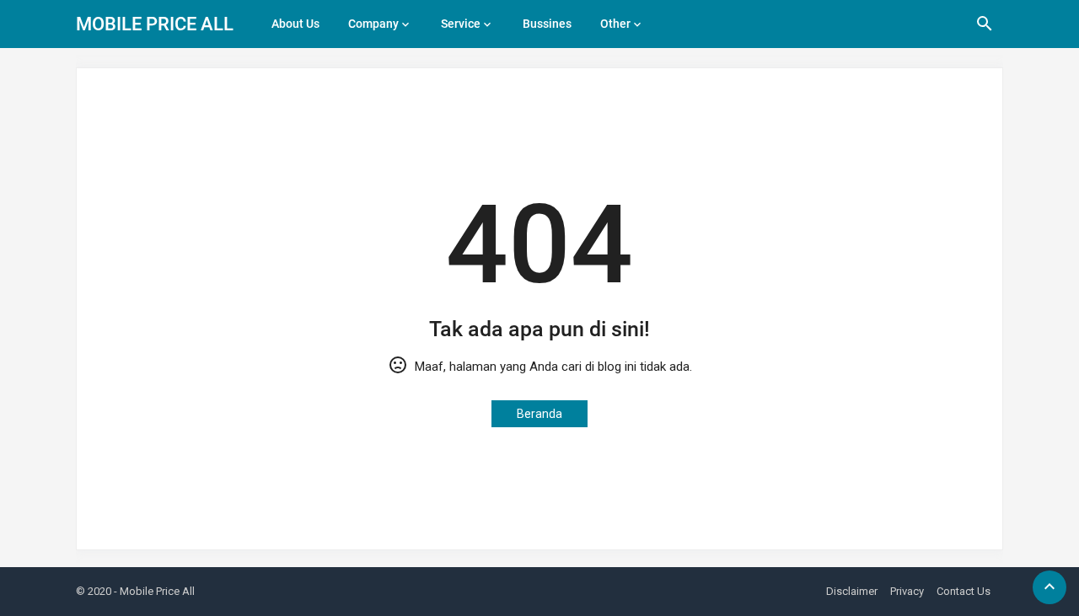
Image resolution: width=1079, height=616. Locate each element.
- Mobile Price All (154, 591)
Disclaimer (852, 591)
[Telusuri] (984, 29)
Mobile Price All (155, 24)
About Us (295, 23)
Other (615, 23)
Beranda (539, 413)
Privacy (907, 591)
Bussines (547, 23)
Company (373, 23)
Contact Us (963, 591)
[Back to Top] (1049, 587)
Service (460, 23)
